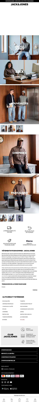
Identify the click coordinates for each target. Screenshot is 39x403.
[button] (9, 230)
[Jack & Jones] (19, 5)
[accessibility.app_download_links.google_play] (5, 390)
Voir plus (35, 290)
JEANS (22, 311)
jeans (21, 271)
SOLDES (22, 319)
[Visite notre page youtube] (11, 382)
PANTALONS (5, 314)
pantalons (10, 272)
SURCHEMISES (23, 306)
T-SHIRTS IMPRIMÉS (7, 317)
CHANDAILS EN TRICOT (26, 303)
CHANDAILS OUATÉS (7, 306)
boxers (14, 274)
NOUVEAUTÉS (6, 301)
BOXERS (4, 319)
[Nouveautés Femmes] (29, 59)
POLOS (4, 309)
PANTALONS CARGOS (25, 314)
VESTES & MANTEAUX (7, 303)
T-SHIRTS (22, 301)
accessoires (5, 276)
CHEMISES (5, 311)
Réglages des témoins (19, 395)
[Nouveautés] (10, 59)
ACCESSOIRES (24, 317)
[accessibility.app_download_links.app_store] (14, 390)
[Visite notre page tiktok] (8, 382)
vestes (31, 271)
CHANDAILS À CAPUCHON (27, 309)
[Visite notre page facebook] (2, 382)
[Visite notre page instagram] (5, 382)
